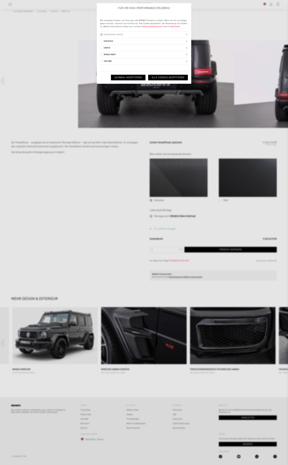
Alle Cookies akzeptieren (168, 77)
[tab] (144, 34)
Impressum (175, 26)
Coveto (107, 47)
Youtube (108, 61)
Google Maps (110, 54)
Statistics (108, 41)
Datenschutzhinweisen (152, 26)
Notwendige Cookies (113, 34)
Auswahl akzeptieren (128, 77)
